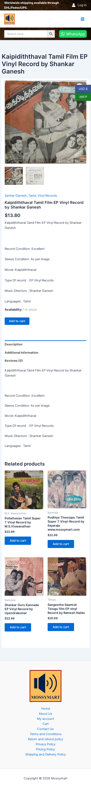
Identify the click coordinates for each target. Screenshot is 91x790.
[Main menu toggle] (82, 19)
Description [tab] (13, 344)
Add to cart (17, 321)
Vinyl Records (47, 196)
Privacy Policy (45, 744)
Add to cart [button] (18, 540)
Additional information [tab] (21, 353)
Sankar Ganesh (16, 196)
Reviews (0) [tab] (14, 361)
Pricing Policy (45, 749)
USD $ (83, 88)
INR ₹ (81, 97)
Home (45, 709)
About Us (45, 714)
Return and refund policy (45, 739)
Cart (46, 724)
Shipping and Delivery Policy (45, 754)
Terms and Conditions (46, 734)
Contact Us (45, 729)
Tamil (32, 196)
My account (45, 719)
